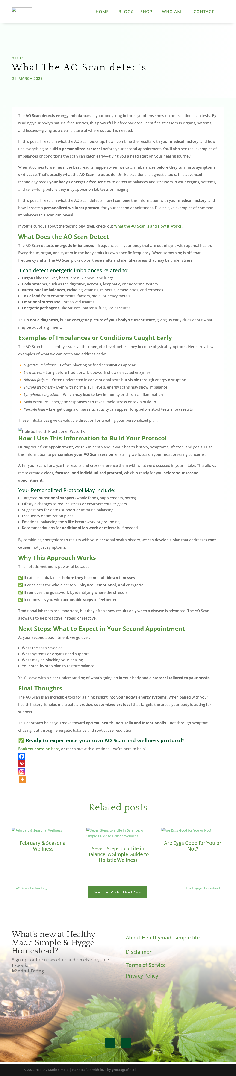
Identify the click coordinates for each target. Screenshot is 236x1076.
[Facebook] (21, 756)
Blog (124, 11)
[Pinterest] (21, 763)
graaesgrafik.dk (124, 1069)
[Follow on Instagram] (126, 1043)
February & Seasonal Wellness (43, 846)
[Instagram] (21, 771)
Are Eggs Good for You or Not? (192, 846)
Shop (146, 11)
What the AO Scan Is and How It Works (148, 226)
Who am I (173, 11)
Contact (204, 11)
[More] (22, 779)
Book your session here (38, 748)
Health (18, 58)
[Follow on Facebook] (110, 1043)
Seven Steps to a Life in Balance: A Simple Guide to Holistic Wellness (118, 854)
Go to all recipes (118, 892)
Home (102, 11)
